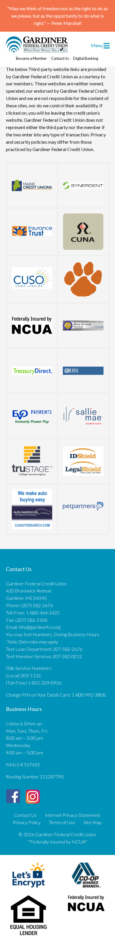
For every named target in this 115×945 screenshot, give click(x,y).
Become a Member (31, 58)
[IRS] (83, 371)
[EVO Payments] (32, 416)
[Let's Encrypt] (28, 888)
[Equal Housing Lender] (28, 936)
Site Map (92, 822)
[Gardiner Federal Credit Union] (37, 50)
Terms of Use (62, 822)
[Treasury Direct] (32, 371)
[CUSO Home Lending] (32, 278)
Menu (97, 45)
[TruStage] (32, 461)
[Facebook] (13, 796)
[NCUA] (32, 326)
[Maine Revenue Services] (83, 326)
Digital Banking (85, 58)
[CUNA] (83, 232)
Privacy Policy (27, 822)
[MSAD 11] (83, 279)
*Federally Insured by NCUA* (57, 841)
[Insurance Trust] (32, 231)
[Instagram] (33, 794)
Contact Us (60, 58)
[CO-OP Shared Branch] (86, 888)
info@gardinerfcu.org (39, 627)
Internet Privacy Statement (72, 815)
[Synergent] (83, 185)
